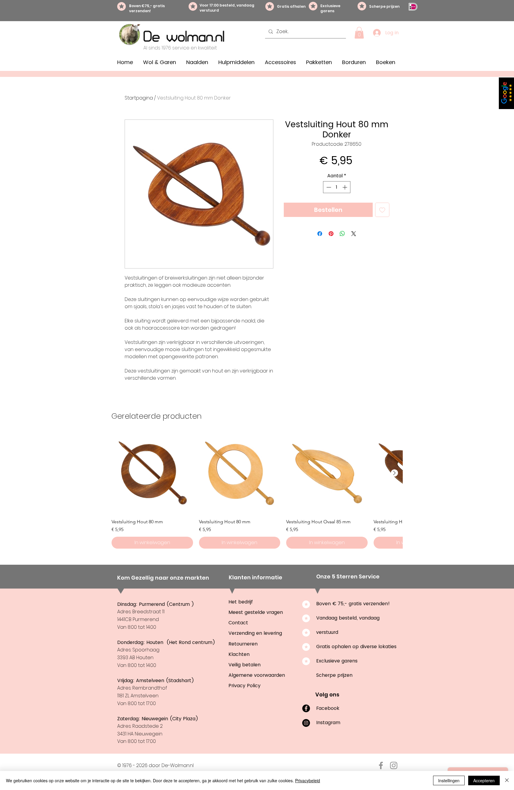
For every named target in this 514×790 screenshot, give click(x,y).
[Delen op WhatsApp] (342, 233)
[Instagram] (306, 723)
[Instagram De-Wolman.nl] (394, 765)
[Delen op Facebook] (319, 233)
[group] (257, 490)
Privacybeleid (307, 780)
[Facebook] (306, 708)
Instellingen (449, 780)
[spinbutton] (336, 187)
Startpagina (139, 97)
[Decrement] (328, 187)
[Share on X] (353, 233)
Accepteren (484, 780)
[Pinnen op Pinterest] (331, 233)
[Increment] (345, 187)
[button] (359, 32)
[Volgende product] (394, 473)
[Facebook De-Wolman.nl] (381, 765)
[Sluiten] (506, 780)
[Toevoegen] (382, 210)
